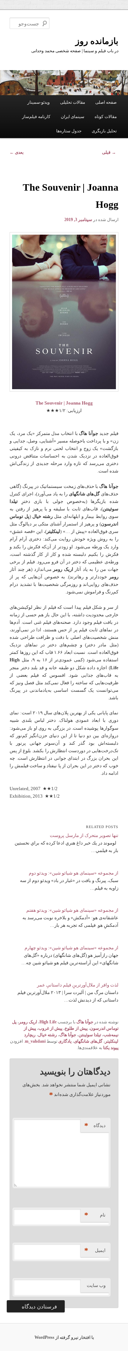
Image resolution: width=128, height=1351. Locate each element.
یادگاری (64, 1041)
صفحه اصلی (106, 102)
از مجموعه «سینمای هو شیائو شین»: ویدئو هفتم (72, 910)
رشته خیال (47, 1034)
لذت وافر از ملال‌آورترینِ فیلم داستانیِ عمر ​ (77, 985)
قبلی (109, 152)
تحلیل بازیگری (104, 130)
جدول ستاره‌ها (68, 130)
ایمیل (95, 1250)
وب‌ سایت (96, 1285)
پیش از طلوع (76, 1028)
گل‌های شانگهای (88, 1041)
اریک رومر (28, 1021)
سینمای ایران (72, 116)
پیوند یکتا (110, 1047)
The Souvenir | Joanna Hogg (64, 403)
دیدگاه (95, 1125)
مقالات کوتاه (106, 116)
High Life (48, 1021)
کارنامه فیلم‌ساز (36, 116)
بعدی (16, 152)
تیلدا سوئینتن (90, 1034)
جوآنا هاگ (84, 1021)
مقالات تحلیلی (72, 102)
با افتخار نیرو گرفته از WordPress (64, 1337)
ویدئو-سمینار (38, 102)
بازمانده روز (96, 41)
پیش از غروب (50, 1028)
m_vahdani (35, 1041)
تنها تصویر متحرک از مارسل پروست (84, 835)
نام (95, 1214)
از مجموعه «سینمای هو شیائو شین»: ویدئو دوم (73, 873)
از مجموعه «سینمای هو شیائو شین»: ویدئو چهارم (71, 947)
